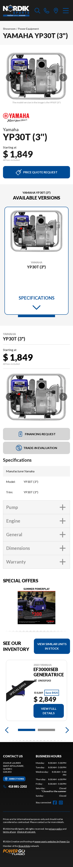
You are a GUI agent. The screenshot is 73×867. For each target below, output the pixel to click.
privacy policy (55, 828)
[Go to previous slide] (10, 77)
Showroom (9, 28)
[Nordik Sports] (16, 10)
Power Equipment (28, 28)
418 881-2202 (17, 786)
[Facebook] (55, 802)
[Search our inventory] (37, 10)
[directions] (56, 10)
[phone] (46, 10)
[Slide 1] (36, 316)
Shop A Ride (24, 846)
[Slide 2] (46, 730)
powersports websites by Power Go (51, 841)
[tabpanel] (51, 779)
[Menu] (66, 10)
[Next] (66, 730)
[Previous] (6, 730)
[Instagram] (61, 802)
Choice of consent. (26, 831)
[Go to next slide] (63, 77)
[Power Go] (36, 852)
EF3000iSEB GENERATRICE (49, 672)
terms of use (9, 831)
